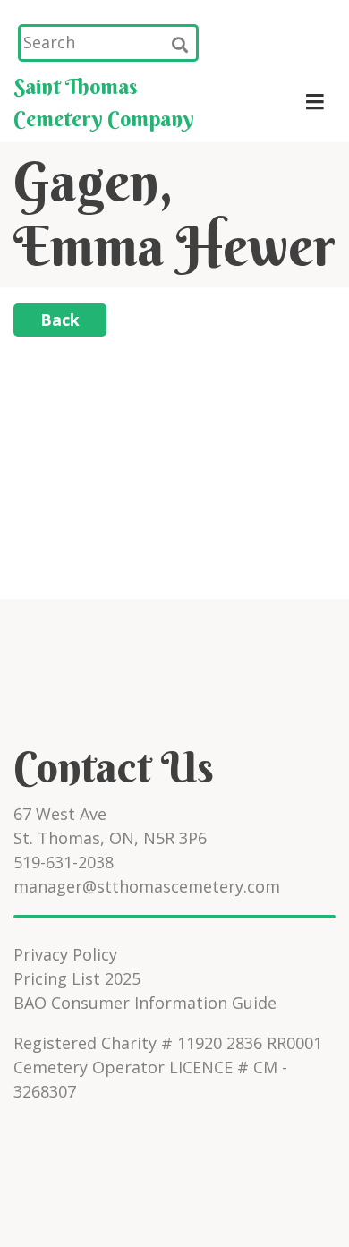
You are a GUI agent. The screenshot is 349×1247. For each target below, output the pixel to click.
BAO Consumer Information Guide (145, 1002)
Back (60, 319)
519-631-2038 (63, 862)
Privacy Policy (65, 954)
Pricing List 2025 (76, 978)
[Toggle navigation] (315, 102)
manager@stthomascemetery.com (146, 886)
